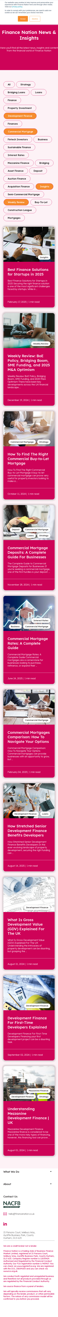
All (9, 84)
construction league (20, 210)
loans (38, 92)
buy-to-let (41, 202)
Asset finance (16, 170)
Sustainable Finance (19, 147)
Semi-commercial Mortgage (24, 194)
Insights (44, 186)
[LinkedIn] (6, 1225)
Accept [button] (22, 19)
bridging (44, 163)
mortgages (14, 218)
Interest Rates (16, 155)
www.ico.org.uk (10, 1271)
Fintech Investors (18, 139)
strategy (26, 84)
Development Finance (20, 115)
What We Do (11, 1171)
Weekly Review (16, 202)
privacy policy (17, 6)
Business (43, 139)
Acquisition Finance (19, 186)
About (7, 1184)
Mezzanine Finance (18, 163)
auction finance (17, 178)
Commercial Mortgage (20, 131)
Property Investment (20, 108)
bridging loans (16, 92)
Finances (13, 123)
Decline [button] (35, 19)
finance (12, 100)
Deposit (38, 170)
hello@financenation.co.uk (21, 1213)
